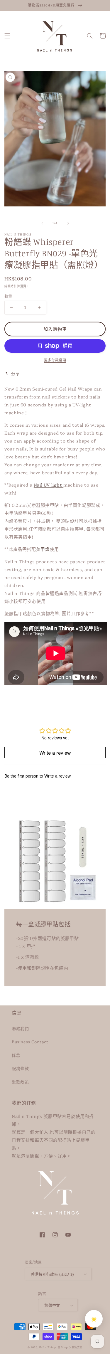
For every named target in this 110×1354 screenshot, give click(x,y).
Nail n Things (48, 1347)
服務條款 (20, 1068)
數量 (8, 295)
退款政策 (20, 1081)
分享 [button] (15, 373)
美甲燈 (43, 549)
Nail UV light (48, 485)
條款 (16, 1055)
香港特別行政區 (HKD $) (52, 1273)
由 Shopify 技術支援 (70, 1347)
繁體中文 (52, 1305)
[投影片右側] (68, 223)
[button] (7, 35)
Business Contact (30, 1041)
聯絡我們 (20, 1028)
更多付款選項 (55, 359)
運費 (23, 286)
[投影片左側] (42, 223)
